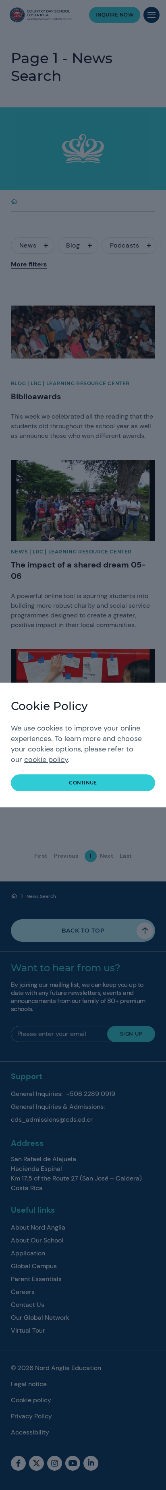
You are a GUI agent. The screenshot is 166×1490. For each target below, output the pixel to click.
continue (83, 783)
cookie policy (46, 759)
